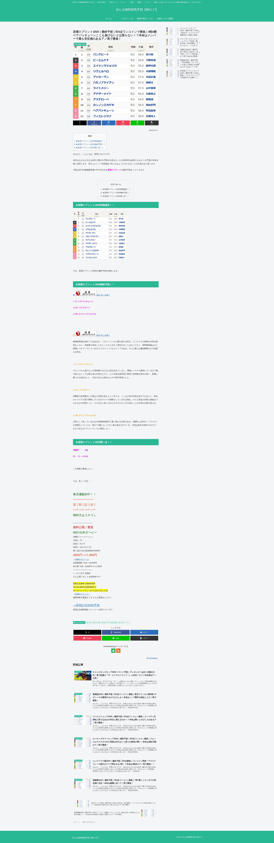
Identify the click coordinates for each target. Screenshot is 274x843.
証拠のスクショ (81, 559)
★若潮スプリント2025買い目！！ (116, 196)
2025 (90, 622)
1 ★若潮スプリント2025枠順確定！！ (90, 141)
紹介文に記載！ (103, 294)
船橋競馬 (114, 622)
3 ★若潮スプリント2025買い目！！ (89, 147)
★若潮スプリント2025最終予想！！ (117, 192)
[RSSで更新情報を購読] (118, 651)
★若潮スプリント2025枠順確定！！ (117, 189)
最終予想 (106, 622)
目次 (113, 184)
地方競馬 (97, 622)
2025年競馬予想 (80, 622)
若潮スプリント (125, 622)
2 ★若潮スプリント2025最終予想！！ (90, 144)
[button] (152, 122)
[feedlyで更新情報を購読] (113, 651)
